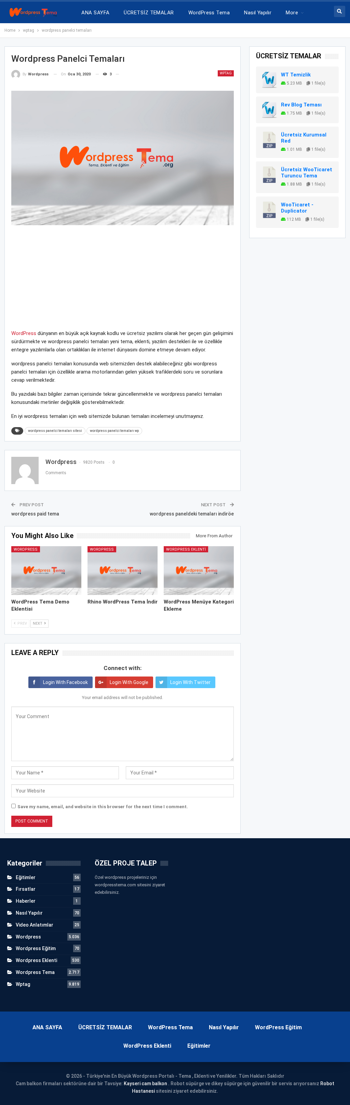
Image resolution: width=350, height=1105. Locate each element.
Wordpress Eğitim (36, 948)
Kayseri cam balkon (145, 1083)
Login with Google (129, 682)
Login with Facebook (65, 682)
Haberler (26, 901)
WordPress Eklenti (147, 1046)
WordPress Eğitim (278, 1027)
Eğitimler (26, 877)
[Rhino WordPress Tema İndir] (123, 570)
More (292, 13)
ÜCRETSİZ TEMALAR (149, 13)
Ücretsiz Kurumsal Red (303, 138)
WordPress (23, 333)
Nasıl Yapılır (257, 13)
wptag (226, 73)
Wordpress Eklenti (186, 549)
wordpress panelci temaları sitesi (55, 431)
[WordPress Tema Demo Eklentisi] (46, 570)
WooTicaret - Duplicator (297, 208)
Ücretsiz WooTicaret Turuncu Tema (306, 172)
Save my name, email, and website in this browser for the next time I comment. (102, 806)
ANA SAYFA (95, 13)
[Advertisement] (122, 281)
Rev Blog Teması (301, 105)
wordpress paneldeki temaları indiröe (192, 514)
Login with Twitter (190, 682)
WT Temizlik (296, 75)
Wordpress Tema (35, 972)
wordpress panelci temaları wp (114, 431)
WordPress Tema (209, 13)
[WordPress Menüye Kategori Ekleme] (199, 570)
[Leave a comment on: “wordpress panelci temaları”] (122, 74)
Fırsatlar (26, 889)
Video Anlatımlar (34, 925)
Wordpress (26, 549)
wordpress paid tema (35, 514)
